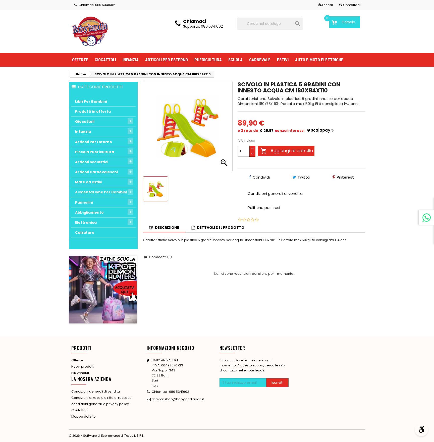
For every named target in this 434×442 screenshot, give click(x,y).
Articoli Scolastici (91, 161)
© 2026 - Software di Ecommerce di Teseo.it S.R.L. (106, 435)
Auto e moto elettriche (319, 59)
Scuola (235, 59)
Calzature (84, 232)
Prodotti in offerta (93, 111)
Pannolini (84, 202)
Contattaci (79, 410)
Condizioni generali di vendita (95, 391)
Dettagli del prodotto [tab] (220, 227)
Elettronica (86, 222)
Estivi (283, 59)
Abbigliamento (89, 212)
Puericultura (208, 59)
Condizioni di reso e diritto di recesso (101, 398)
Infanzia (131, 59)
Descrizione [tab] (167, 227)
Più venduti (80, 373)
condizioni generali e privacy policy (100, 404)
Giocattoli (105, 59)
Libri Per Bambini (91, 101)
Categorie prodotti (100, 87)
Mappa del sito (83, 416)
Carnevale (259, 59)
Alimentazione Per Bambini (101, 192)
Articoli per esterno (166, 59)
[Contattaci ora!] (426, 217)
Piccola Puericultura (94, 151)
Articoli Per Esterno (93, 141)
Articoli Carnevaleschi (96, 172)
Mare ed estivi (88, 182)
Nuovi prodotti (82, 366)
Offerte (80, 59)
